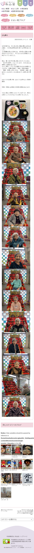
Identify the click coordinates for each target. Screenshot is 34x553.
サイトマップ (28, 547)
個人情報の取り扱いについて (10, 547)
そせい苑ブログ (30, 28)
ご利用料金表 (17, 28)
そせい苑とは (4, 28)
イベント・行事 (27, 39)
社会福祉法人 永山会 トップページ (17, 536)
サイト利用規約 (21, 547)
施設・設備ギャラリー (11, 28)
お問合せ (23, 27)
